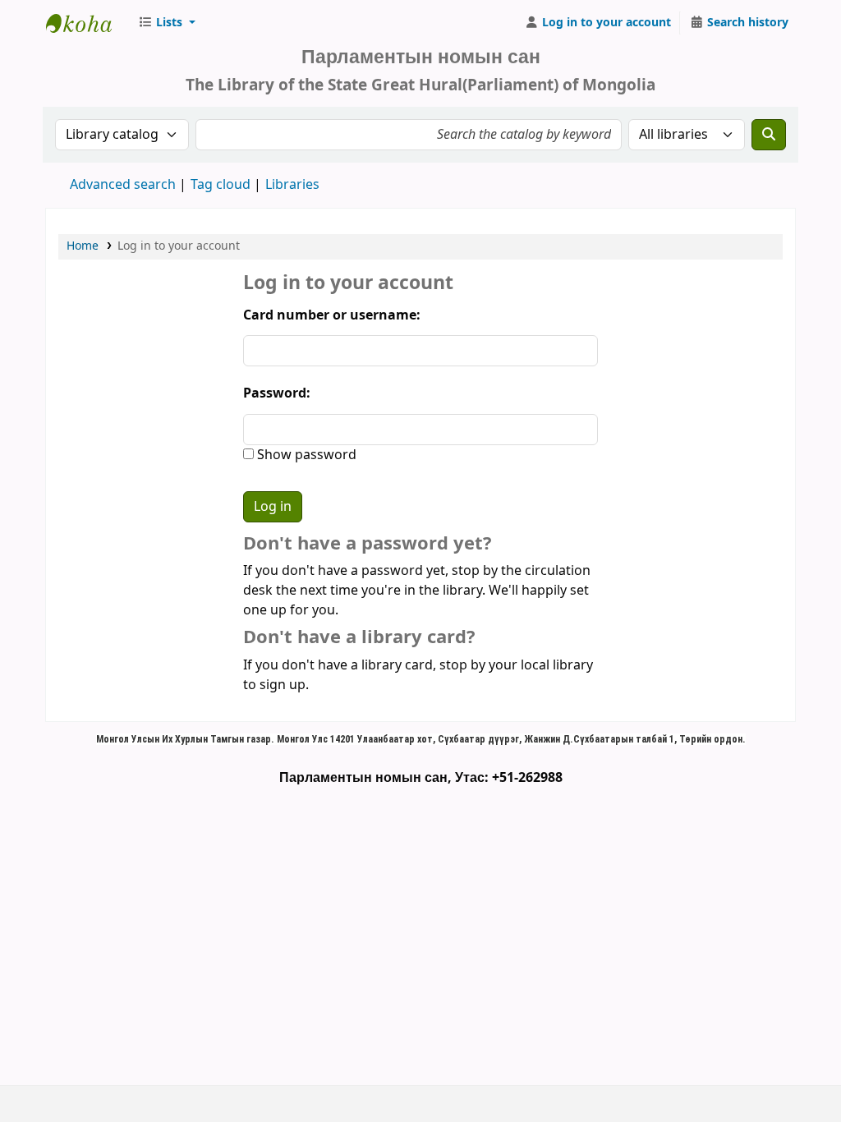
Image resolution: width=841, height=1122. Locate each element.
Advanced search (123, 185)
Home (83, 246)
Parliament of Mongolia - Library (87, 23)
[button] (166, 23)
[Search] (768, 134)
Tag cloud (220, 185)
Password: (276, 393)
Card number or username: (331, 315)
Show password (305, 455)
